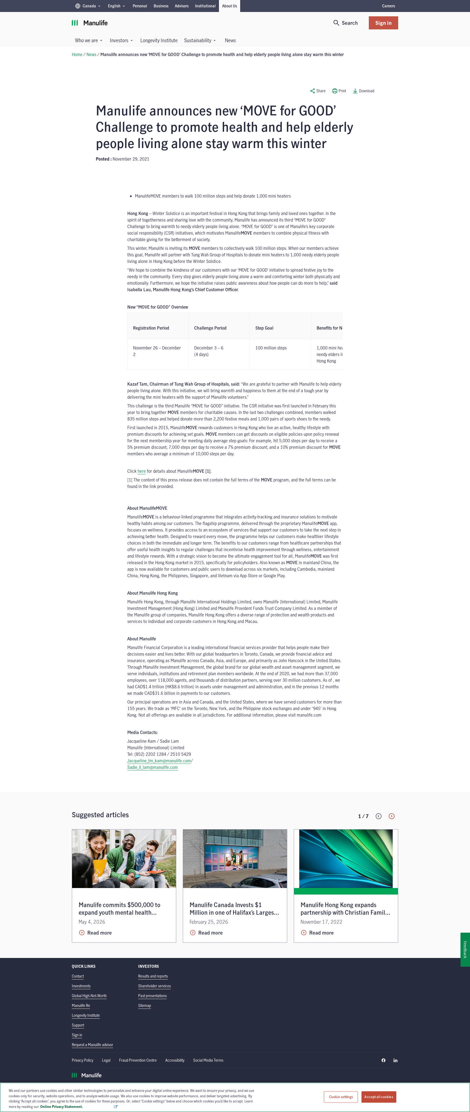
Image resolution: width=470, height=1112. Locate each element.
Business (161, 5)
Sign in (383, 22)
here (142, 471)
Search (350, 22)
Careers (388, 5)
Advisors (181, 5)
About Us (229, 5)
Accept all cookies (378, 1096)
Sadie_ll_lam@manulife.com (152, 767)
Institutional (205, 5)
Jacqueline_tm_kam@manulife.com (159, 761)
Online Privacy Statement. (76, 1106)
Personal (140, 5)
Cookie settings (341, 1096)
